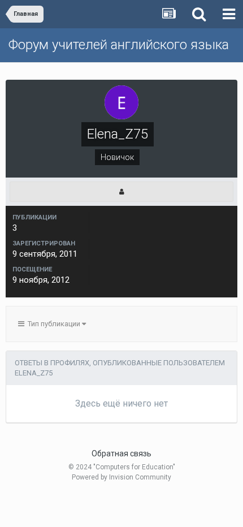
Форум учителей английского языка (118, 45)
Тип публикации (53, 323)
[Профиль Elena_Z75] (121, 192)
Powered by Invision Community (121, 477)
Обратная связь (121, 453)
